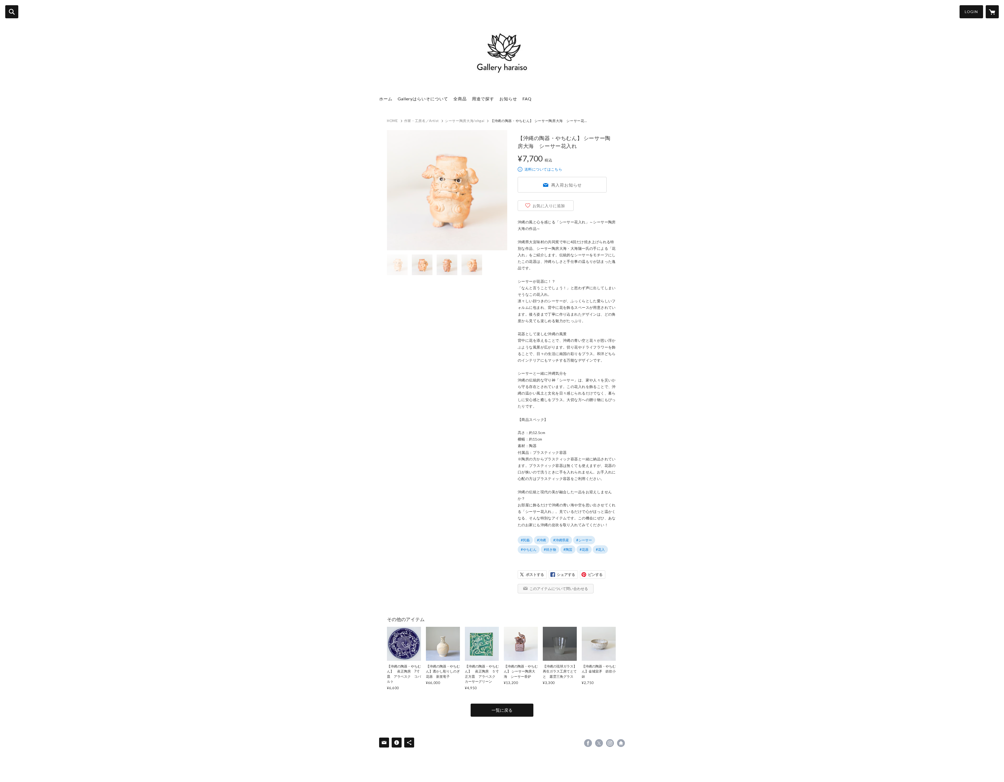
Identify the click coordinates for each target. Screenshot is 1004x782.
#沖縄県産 (561, 540)
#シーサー (584, 540)
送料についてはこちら (543, 169)
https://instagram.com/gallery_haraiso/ (610, 743)
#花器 (584, 549)
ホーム (385, 98)
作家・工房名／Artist (421, 121)
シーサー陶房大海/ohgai (464, 121)
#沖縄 (541, 540)
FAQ (527, 98)
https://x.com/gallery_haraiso (599, 743)
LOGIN (971, 11)
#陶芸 (567, 549)
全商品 (460, 98)
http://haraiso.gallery (621, 743)
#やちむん (529, 549)
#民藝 (525, 540)
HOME (392, 121)
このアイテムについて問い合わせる (558, 588)
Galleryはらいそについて (423, 98)
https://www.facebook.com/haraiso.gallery (588, 743)
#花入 (600, 549)
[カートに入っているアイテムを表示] (992, 11)
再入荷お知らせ (566, 184)
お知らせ (508, 98)
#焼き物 (550, 549)
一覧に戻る (502, 710)
